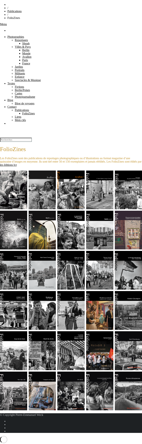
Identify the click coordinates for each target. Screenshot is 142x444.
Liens (18, 116)
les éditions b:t (8, 164)
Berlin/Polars (22, 90)
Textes (11, 83)
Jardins (19, 66)
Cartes (18, 93)
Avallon (26, 56)
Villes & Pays (23, 46)
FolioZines (28, 113)
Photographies (15, 36)
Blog (10, 100)
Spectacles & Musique (28, 80)
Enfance (19, 76)
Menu (3, 24)
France (26, 63)
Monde (26, 53)
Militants (20, 73)
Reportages (21, 40)
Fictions (19, 86)
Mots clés (20, 120)
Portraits (19, 70)
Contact (11, 106)
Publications (14, 11)
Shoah (26, 43)
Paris (25, 60)
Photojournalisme (25, 96)
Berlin (25, 50)
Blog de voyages (24, 103)
